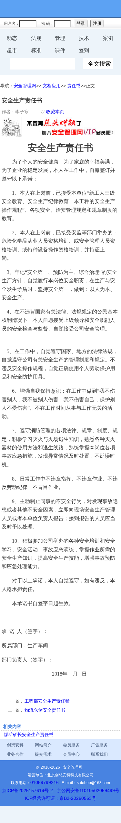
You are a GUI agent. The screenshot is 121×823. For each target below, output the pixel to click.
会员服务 (71, 745)
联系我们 (99, 754)
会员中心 (71, 754)
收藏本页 (55, 111)
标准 (36, 50)
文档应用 (52, 85)
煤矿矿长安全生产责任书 (29, 734)
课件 (60, 50)
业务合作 (15, 754)
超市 (12, 50)
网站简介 (43, 745)
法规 (36, 38)
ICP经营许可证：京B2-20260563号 (60, 798)
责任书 (74, 85)
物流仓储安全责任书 (45, 710)
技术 (84, 38)
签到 (84, 50)
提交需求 (43, 754)
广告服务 (99, 745)
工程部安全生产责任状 (47, 701)
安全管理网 (25, 85)
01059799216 (44, 782)
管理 (60, 38)
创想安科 (15, 745)
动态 (12, 38)
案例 (108, 38)
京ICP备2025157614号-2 (27, 790)
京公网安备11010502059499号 (88, 790)
